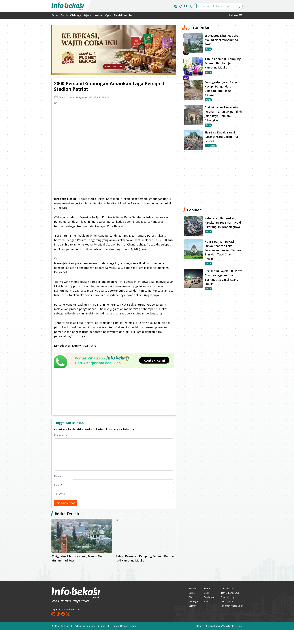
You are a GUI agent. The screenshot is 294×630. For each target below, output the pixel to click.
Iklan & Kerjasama (230, 592)
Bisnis (64, 15)
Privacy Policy (227, 597)
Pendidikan (120, 15)
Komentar (61, 435)
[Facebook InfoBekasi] (185, 6)
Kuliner (99, 15)
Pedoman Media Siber (232, 605)
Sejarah (87, 15)
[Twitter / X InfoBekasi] (190, 6)
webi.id (239, 625)
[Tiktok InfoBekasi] (180, 6)
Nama (58, 476)
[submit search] (238, 6)
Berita (54, 15)
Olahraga (75, 15)
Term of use (227, 601)
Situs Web (60, 494)
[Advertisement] (35, 70)
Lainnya (233, 15)
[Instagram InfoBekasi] (175, 6)
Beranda (193, 588)
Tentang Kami (228, 588)
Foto (131, 15)
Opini (108, 15)
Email (58, 485)
